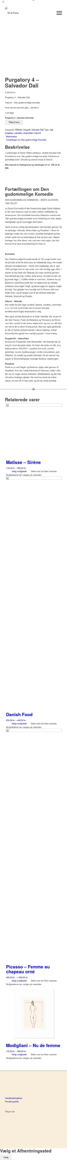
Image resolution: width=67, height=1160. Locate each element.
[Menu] (57, 13)
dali (51, 129)
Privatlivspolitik (12, 1101)
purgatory (9, 132)
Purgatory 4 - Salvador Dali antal (19, 118)
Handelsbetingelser (13, 1098)
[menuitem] (57, 13)
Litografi (26, 129)
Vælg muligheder (19, 471)
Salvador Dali (38, 129)
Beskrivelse (11, 136)
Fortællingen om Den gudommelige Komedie (26, 139)
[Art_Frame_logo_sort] (27, 13)
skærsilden (28, 132)
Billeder (18, 129)
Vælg (5, 1157)
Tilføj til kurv (14, 122)
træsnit (37, 132)
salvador (18, 132)
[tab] (34, 136)
